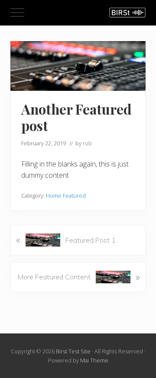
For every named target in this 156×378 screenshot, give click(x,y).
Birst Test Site (73, 351)
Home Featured (66, 195)
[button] (17, 12)
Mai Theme (94, 360)
